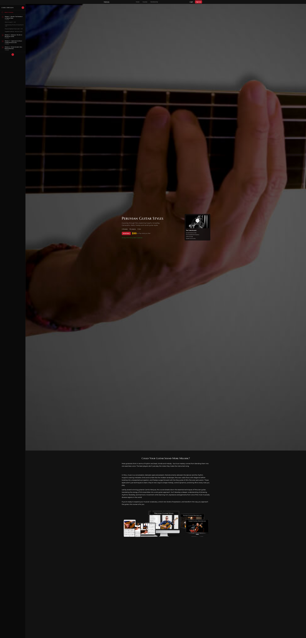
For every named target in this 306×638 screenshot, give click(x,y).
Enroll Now (126, 233)
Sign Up (198, 2)
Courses (145, 2)
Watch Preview (8, 12)
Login (191, 2)
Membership (154, 2)
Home (137, 2)
